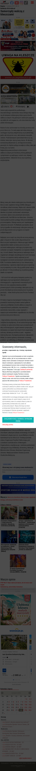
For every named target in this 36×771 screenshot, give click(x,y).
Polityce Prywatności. (19, 412)
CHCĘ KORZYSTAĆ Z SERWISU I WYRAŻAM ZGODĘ (18, 420)
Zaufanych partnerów (26, 369)
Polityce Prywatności (8, 376)
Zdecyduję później (7, 425)
